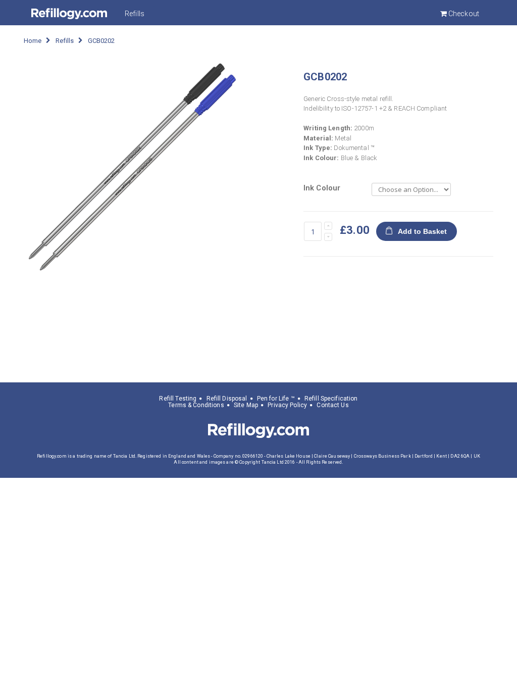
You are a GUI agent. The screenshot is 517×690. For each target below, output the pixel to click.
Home (33, 40)
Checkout (463, 14)
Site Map (246, 405)
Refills (134, 14)
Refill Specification (331, 398)
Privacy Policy (287, 405)
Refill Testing (177, 398)
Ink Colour (321, 187)
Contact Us (332, 405)
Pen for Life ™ (276, 398)
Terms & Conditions (196, 405)
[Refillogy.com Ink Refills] (69, 13)
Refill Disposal (226, 398)
